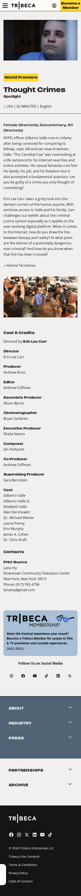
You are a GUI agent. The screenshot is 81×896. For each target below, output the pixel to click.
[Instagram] (11, 676)
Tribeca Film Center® (24, 857)
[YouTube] (35, 676)
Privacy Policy (18, 873)
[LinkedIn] (58, 676)
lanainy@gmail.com (19, 589)
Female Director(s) (20, 125)
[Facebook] (23, 676)
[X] (70, 676)
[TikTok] (46, 676)
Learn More (15, 648)
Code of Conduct (21, 881)
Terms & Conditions (23, 865)
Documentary (53, 125)
